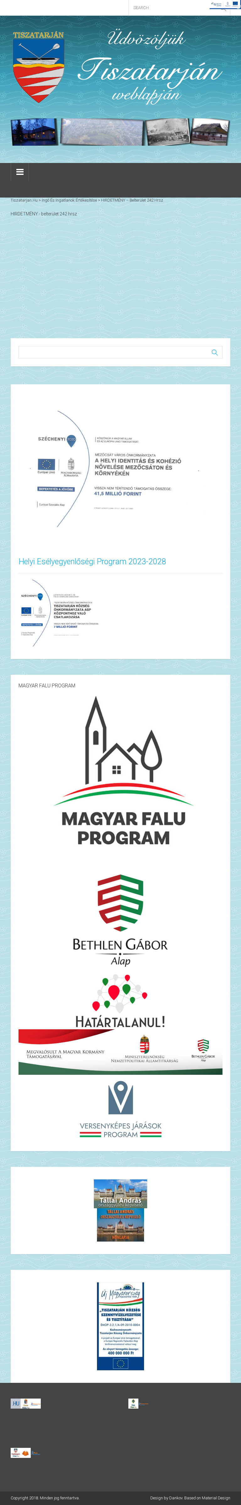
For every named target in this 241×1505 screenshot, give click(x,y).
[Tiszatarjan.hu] (120, 66)
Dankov (175, 1498)
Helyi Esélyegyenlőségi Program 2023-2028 (92, 561)
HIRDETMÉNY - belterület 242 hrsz (44, 213)
